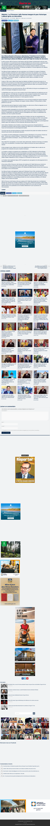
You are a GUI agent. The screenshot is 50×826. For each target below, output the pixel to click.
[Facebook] (23, 678)
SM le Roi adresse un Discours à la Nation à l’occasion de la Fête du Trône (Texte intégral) (25, 333)
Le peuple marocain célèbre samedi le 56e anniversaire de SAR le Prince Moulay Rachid (8, 396)
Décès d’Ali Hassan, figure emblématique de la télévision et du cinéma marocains (23, 700)
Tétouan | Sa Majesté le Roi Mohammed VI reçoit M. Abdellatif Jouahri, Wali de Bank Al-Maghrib (24, 350)
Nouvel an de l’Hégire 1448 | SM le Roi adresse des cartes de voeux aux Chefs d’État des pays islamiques (41, 397)
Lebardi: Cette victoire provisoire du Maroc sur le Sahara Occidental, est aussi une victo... (19, 768)
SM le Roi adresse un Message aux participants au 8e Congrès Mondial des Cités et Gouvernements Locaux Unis (24, 381)
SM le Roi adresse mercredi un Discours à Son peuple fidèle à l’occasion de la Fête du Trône (40, 333)
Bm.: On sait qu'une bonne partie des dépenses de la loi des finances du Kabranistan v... (19, 776)
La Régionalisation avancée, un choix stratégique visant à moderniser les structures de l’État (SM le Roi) (8, 381)
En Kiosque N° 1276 (25, 455)
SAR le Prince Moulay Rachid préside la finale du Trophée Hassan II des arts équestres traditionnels (40, 381)
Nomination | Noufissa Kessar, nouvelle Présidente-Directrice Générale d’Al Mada (23, 689)
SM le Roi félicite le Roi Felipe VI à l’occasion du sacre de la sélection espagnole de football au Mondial (41, 350)
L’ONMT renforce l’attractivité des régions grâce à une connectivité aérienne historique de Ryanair (25, 659)
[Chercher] (34, 713)
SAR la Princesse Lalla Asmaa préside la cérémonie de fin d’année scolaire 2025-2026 (40, 365)
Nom (3, 422)
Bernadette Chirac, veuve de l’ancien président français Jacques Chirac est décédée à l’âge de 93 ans (27, 684)
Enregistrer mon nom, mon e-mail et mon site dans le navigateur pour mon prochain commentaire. (21, 430)
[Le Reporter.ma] (25, 3)
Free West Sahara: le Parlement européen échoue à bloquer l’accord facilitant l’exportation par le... (21, 766)
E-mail (3, 426)
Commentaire (4, 410)
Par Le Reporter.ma (6, 18)
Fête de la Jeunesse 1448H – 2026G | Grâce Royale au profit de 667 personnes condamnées (9, 283)
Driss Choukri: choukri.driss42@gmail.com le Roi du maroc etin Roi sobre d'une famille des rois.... (21, 771)
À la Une (19, 18)
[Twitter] (25, 678)
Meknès (4, 195)
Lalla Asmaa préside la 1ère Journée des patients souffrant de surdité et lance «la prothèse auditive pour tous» (24, 397)
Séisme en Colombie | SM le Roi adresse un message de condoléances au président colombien (40, 284)
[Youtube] (27, 678)
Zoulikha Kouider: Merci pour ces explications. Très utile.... (14, 773)
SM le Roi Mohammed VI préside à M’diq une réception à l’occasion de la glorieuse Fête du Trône (9, 316)
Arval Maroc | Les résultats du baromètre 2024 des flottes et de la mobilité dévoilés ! (41, 267)
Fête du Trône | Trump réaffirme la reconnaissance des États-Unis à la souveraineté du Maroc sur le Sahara (25, 299)
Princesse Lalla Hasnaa (24, 195)
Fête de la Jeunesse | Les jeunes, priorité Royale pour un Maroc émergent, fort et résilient (23, 10)
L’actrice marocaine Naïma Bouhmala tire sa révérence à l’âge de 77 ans (21, 705)
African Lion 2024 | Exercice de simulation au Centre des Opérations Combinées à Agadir (9, 267)
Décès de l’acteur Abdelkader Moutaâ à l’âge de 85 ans (18, 695)
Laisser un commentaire (27, 18)
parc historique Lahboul (13, 195)
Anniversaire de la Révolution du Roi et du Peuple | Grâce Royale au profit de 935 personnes (24, 283)
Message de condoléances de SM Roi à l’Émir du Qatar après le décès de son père (9, 365)
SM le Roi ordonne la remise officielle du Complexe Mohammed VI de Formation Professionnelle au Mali (8, 350)
